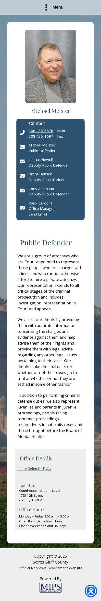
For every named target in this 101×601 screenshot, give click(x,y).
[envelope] (22, 146)
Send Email (38, 214)
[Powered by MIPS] (50, 587)
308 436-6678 (41, 130)
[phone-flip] (22, 132)
